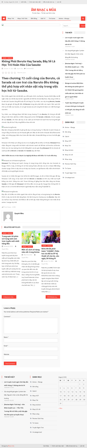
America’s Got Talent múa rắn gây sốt (10, 297)
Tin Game (52, 18)
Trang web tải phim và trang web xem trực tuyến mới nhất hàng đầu (10, 240)
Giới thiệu (24, 2)
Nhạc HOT (68, 141)
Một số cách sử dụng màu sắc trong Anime (31, 250)
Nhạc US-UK (69, 155)
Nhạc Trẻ (11, 18)
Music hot (11, 446)
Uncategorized (69, 177)
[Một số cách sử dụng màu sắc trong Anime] (31, 237)
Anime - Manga (7, 58)
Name (6, 337)
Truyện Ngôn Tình (70, 173)
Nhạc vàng (68, 159)
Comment (7, 316)
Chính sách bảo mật (35, 2)
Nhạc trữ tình (22, 18)
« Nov (60, 408)
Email (6, 346)
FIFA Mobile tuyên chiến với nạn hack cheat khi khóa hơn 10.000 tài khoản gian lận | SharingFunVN (53, 297)
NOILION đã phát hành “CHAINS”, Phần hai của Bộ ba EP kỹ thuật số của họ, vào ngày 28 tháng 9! (50, 253)
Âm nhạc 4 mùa (43, 9)
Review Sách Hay (70, 164)
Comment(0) (30, 68)
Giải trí (43, 18)
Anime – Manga (64, 18)
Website (6, 354)
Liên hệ (59, 2)
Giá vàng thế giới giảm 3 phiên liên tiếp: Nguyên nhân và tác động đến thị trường (74, 53)
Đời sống (34, 18)
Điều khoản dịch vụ (48, 2)
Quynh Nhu (19, 68)
